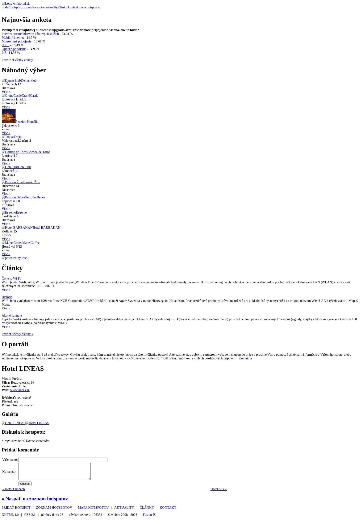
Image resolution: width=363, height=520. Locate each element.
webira (115, 514)
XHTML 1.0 (10, 514)
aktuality (52, 7)
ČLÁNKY (147, 507)
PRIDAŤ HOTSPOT (16, 507)
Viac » (6, 92)
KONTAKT (168, 507)
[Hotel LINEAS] (13, 423)
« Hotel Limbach (13, 489)
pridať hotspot (11, 7)
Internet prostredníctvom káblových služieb (30, 34)
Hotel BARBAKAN (46, 227)
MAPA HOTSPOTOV (93, 507)
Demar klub (29, 80)
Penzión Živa (31, 182)
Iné (4, 52)
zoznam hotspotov (33, 7)
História (7, 297)
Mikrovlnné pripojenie (16, 41)
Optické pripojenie (14, 49)
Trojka (18, 137)
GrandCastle (30, 95)
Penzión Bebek (35, 197)
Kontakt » (245, 358)
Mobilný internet (13, 37)
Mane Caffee (30, 242)
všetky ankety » (25, 60)
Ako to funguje (12, 315)
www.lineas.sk (20, 390)
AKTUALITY (124, 507)
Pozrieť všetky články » (17, 334)
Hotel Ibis (24, 167)
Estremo (21, 212)
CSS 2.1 (30, 514)
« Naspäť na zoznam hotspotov (35, 498)
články (62, 7)
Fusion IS (149, 514)
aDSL (5, 45)
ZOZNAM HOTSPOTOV (54, 507)
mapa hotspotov (89, 7)
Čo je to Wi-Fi (11, 278)
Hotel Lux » (218, 489)
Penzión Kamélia (27, 121)
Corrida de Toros (39, 152)
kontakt (73, 7)
